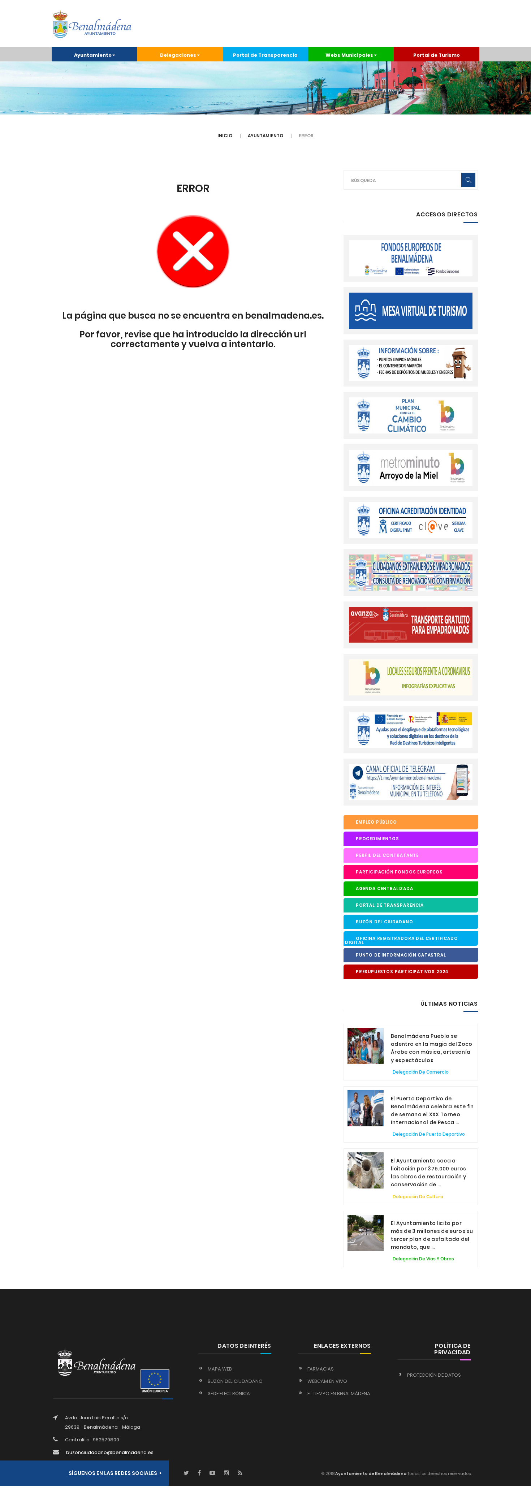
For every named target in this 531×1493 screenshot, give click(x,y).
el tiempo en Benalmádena (338, 1393)
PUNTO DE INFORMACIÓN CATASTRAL (401, 955)
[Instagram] (226, 1473)
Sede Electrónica (229, 1393)
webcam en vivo (327, 1381)
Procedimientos (377, 839)
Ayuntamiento (265, 136)
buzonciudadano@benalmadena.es (110, 1452)
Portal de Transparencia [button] (265, 55)
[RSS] (240, 1473)
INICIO (224, 136)
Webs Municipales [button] (349, 55)
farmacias (320, 1368)
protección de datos (434, 1375)
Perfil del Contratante (387, 855)
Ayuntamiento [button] (93, 55)
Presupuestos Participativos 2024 (402, 972)
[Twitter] (186, 1473)
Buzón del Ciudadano (384, 922)
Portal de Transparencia (390, 905)
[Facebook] (199, 1473)
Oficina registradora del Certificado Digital (401, 941)
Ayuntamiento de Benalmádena (370, 1473)
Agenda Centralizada (384, 889)
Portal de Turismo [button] (436, 55)
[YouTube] (212, 1473)
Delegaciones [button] (178, 55)
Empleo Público (376, 822)
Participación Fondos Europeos (399, 872)
